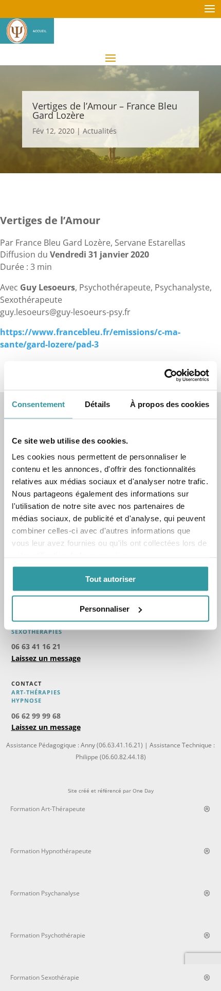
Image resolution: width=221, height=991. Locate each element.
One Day (143, 790)
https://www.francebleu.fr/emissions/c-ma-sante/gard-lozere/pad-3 (90, 338)
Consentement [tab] (38, 403)
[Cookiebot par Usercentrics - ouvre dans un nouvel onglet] (164, 375)
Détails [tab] (97, 403)
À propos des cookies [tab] (169, 403)
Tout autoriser (110, 578)
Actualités (100, 131)
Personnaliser (105, 608)
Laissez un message (46, 658)
